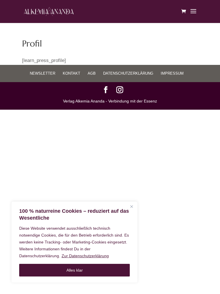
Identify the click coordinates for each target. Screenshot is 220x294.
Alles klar (74, 270)
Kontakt (71, 73)
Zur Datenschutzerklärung (85, 256)
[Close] (131, 206)
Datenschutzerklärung (128, 73)
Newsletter (42, 73)
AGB (92, 73)
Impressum (172, 73)
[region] (74, 242)
